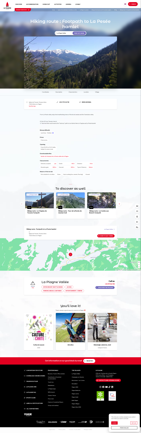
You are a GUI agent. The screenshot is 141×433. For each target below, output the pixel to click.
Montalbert (75, 383)
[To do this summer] (137, 205)
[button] (119, 204)
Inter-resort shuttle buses (53, 287)
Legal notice (52, 429)
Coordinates (45, 92)
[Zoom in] (139, 262)
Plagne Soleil (75, 397)
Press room (51, 398)
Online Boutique (32, 381)
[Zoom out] (139, 264)
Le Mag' (77, 4)
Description (58, 92)
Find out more (79, 33)
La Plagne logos (52, 388)
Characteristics (73, 92)
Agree (114, 423)
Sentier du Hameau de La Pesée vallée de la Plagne (54, 156)
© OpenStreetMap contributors (130, 270)
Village (97, 92)
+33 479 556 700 (110, 284)
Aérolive (71, 345)
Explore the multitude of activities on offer (67, 9)
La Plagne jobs (31, 386)
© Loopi (139, 270)
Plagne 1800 (75, 387)
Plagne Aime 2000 (76, 407)
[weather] (137, 222)
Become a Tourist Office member (56, 373)
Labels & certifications (34, 403)
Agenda (68, 4)
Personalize (124, 428)
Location (86, 92)
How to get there (106, 236)
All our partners (32, 408)
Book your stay (21, 9)
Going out (46, 4)
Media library (51, 385)
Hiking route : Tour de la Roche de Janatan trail (70, 212)
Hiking (115, 9)
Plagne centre (75, 393)
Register (90, 361)
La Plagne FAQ (31, 392)
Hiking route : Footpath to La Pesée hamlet (129, 9)
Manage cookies (88, 429)
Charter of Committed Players (55, 402)
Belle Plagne (75, 400)
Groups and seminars (53, 405)
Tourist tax (51, 382)
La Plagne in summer (84, 9)
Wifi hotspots (51, 392)
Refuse (134, 423)
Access (69, 287)
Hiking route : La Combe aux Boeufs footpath (99, 212)
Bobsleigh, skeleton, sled (102, 345)
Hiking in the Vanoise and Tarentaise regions (101, 9)
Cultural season (38, 345)
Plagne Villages (75, 403)
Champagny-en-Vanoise (78, 377)
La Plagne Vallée (33, 194)
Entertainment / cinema (74, 290)
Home (53, 9)
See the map (32, 106)
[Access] (137, 227)
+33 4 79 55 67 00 (64, 102)
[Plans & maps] (137, 211)
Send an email (86, 102)
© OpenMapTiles (119, 270)
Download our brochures (35, 376)
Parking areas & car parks (52, 290)
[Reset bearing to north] (139, 267)
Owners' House (52, 395)
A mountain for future (34, 370)
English (125, 4)
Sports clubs (30, 397)
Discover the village (105, 287)
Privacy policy (62, 429)
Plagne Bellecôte (76, 390)
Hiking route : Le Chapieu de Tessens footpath (37, 212)
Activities (57, 4)
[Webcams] (137, 216)
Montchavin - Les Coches (78, 380)
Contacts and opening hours (109, 380)
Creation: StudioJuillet (74, 429)
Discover (19, 4)
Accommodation (32, 4)
